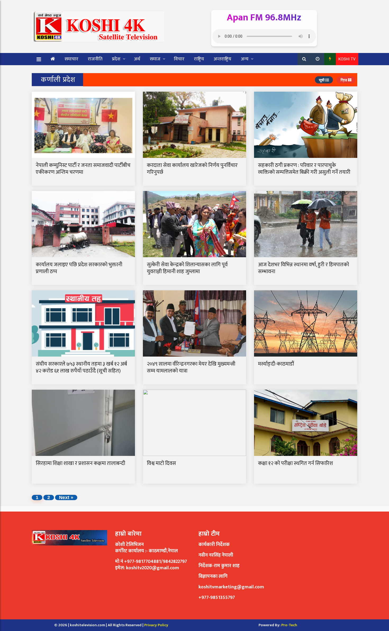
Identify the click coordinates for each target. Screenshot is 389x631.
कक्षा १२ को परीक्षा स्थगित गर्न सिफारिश (295, 463)
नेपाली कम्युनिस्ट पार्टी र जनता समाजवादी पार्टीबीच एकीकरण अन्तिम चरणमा (83, 169)
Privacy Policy (156, 625)
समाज (155, 59)
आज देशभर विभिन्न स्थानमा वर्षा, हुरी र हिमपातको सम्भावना (303, 268)
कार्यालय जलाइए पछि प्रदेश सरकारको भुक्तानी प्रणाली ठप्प (79, 268)
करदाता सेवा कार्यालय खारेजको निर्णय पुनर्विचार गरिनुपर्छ (192, 169)
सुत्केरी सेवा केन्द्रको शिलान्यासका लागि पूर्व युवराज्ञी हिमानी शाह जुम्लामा (187, 268)
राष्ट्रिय (199, 59)
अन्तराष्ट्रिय (222, 59)
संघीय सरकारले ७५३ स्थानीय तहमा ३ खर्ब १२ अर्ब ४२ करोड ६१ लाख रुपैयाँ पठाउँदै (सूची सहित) (81, 367)
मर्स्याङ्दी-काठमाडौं (276, 363)
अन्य (244, 59)
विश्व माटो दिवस (161, 463)
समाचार (71, 59)
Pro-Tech (289, 625)
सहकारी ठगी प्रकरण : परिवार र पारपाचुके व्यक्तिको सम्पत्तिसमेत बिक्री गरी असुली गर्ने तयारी (304, 169)
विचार (179, 59)
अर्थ (137, 59)
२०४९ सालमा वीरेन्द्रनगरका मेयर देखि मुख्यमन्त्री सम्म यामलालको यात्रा (191, 367)
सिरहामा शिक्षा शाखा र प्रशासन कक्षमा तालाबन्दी (80, 463)
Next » (66, 497)
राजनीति (95, 59)
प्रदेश (116, 59)
